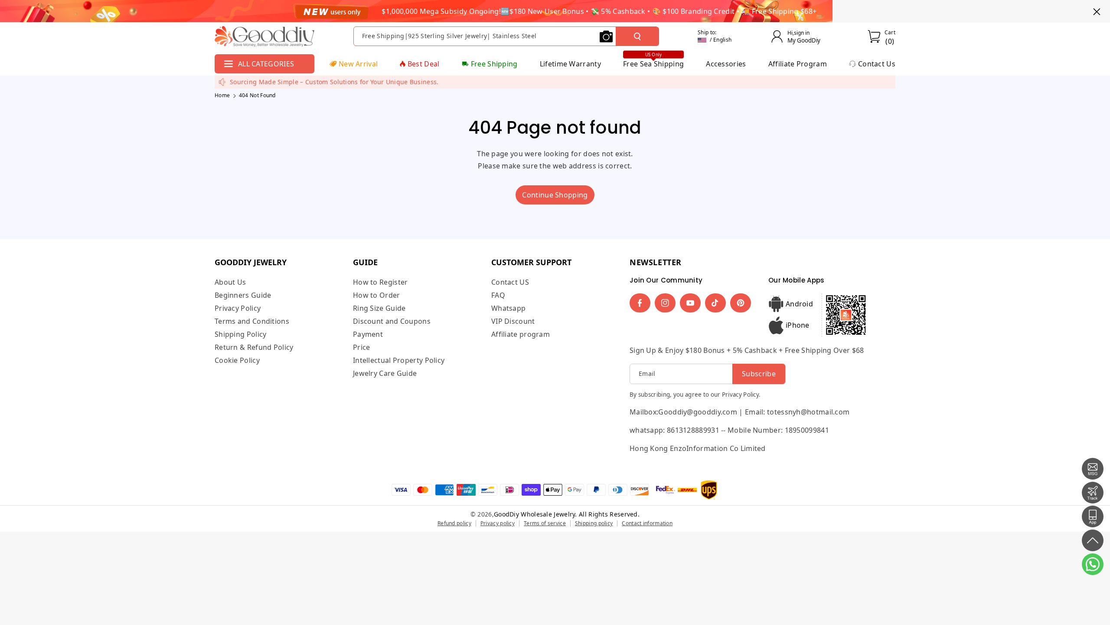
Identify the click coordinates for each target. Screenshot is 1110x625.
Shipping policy (594, 523)
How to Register (380, 282)
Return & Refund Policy (254, 347)
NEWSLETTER (656, 262)
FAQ (498, 295)
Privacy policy (497, 523)
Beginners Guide (243, 295)
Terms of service (545, 523)
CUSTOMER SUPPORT (531, 262)
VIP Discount (513, 321)
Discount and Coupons (392, 321)
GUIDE (365, 262)
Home (222, 95)
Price (361, 347)
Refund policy (454, 523)
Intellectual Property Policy (398, 360)
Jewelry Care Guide (385, 373)
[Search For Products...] (637, 36)
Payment (368, 334)
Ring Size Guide (379, 308)
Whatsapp (508, 308)
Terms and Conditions (252, 321)
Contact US (510, 282)
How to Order (376, 295)
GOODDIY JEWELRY (251, 262)
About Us (230, 282)
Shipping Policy (241, 334)
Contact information (647, 523)
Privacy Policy (238, 308)
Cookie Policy (237, 360)
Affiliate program (520, 334)
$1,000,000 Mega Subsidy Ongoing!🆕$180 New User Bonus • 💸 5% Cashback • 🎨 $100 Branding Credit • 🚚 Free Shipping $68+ (599, 11)
